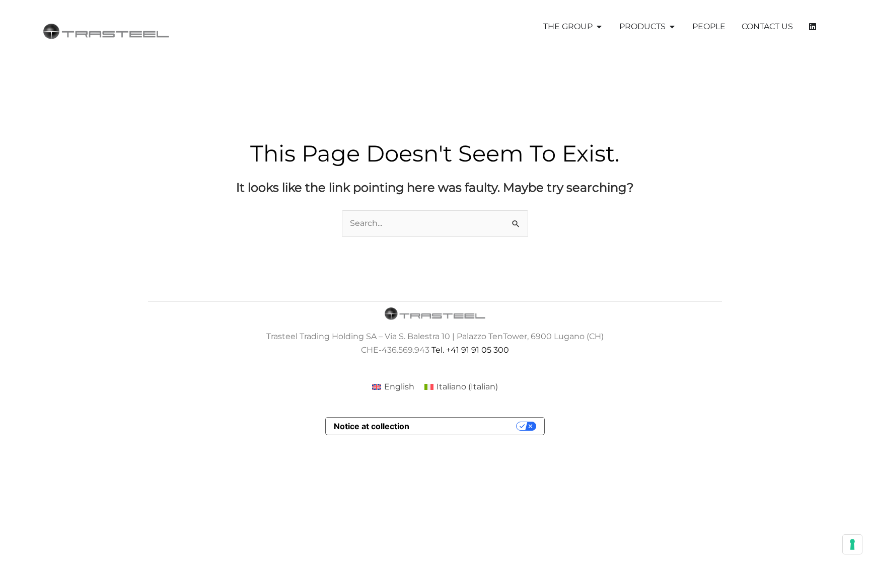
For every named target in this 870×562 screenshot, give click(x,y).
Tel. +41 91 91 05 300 (470, 350)
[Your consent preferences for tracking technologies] (852, 544)
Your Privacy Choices (468, 426)
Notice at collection (371, 426)
